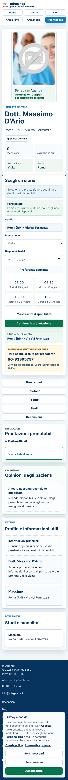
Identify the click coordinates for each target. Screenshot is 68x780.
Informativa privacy (38, 745)
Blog (55, 12)
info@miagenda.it (12, 693)
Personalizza (34, 762)
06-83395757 (21, 359)
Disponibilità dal (15, 251)
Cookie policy (14, 745)
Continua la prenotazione (34, 323)
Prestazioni (34, 382)
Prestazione (12, 235)
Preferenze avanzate (34, 269)
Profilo (34, 399)
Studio (9, 219)
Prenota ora (55, 19)
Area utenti (12, 19)
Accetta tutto (34, 771)
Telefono (34, 391)
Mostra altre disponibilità (34, 314)
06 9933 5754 (11, 686)
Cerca (34, 12)
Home (12, 12)
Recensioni (34, 417)
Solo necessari (34, 753)
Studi (34, 408)
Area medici (34, 19)
